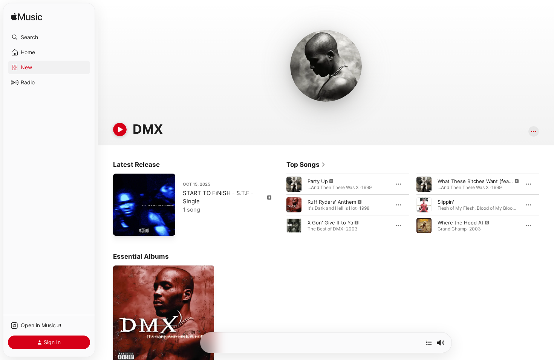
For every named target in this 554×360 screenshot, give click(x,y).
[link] (306, 164)
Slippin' (446, 202)
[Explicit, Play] (293, 184)
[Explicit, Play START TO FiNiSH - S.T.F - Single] (122, 226)
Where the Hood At (461, 223)
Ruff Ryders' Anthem (332, 202)
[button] (49, 37)
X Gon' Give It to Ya (330, 223)
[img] (26, 17)
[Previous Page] (279, 205)
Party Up (318, 181)
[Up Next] (428, 342)
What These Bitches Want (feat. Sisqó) (483, 181)
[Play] (120, 129)
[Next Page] (546, 205)
